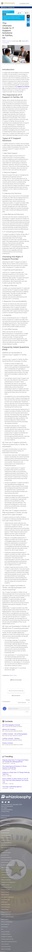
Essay (4, 14)
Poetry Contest (7, 743)
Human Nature (4, 872)
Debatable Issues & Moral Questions (8, 845)
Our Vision (4, 808)
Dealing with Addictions (6, 842)
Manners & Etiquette (5, 889)
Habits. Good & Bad (5, 867)
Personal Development (6, 911)
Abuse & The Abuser (5, 815)
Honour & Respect (5, 869)
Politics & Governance (5, 914)
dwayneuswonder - (6, 769)
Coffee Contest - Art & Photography (14, 734)
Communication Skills (6, 835)
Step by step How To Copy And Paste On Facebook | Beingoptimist (15, 760)
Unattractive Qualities (6, 946)
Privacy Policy (5, 811)
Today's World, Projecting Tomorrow (9, 941)
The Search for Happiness (6, 936)
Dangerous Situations (5, 840)
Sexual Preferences (5, 924)
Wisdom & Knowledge (5, 949)
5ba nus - (4, 775)
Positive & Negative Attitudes (7, 916)
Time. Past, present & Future (7, 939)
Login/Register (24, 3)
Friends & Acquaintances (6, 864)
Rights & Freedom (5, 919)
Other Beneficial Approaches (6, 12)
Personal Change (4, 909)
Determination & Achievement (7, 847)
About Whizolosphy (7, 806)
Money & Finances (5, 892)
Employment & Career (6, 852)
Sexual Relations (4, 926)
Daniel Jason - (5, 783)
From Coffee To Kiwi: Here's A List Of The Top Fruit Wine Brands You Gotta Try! (15, 780)
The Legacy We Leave (5, 934)
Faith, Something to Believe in (7, 860)
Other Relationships (5, 899)
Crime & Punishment (5, 837)
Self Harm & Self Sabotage (6, 921)
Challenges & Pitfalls (5, 830)
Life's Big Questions (5, 884)
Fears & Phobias (4, 862)
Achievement (4, 817)
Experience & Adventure (6, 857)
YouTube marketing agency (12, 786)
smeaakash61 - (5, 788)
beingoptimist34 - (6, 763)
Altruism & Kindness (5, 825)
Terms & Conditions (7, 809)
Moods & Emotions (5, 894)
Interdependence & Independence (8, 882)
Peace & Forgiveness (5, 906)
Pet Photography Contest (11, 725)
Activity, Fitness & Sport (6, 820)
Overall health (4, 902)
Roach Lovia (5, 41)
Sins (2, 929)
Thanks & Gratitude (5, 931)
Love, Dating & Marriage (6, 887)
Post (27, 711)
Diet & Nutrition (4, 850)
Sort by (28, 700)
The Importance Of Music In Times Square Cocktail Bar (14, 767)
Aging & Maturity (5, 822)
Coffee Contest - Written (11, 738)
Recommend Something (16, 690)
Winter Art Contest (8, 729)
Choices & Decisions (5, 832)
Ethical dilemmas (5, 855)
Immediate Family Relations (7, 877)
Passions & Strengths (5, 904)
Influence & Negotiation (6, 879)
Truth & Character (5, 944)
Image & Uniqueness (5, 874)
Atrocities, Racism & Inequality (7, 827)
